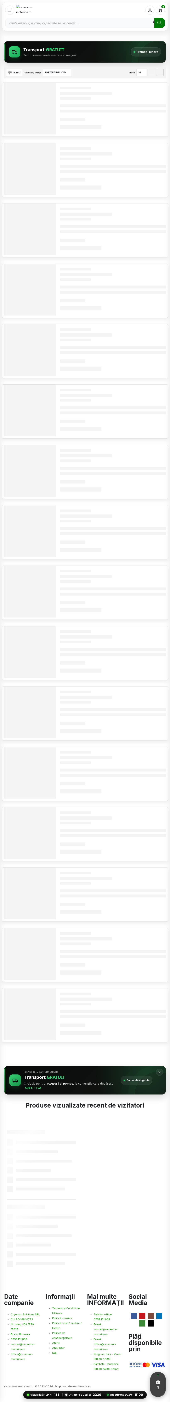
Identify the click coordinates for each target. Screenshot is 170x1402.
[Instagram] (151, 1316)
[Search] (159, 23)
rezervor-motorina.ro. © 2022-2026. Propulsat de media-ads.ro (47, 1386)
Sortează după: (32, 72)
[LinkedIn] (159, 1316)
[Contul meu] (149, 10)
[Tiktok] (151, 1323)
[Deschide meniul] (9, 10)
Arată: (132, 72)
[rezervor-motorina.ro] (30, 10)
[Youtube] (142, 1316)
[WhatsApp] (142, 1323)
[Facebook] (134, 1316)
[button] (14, 72)
